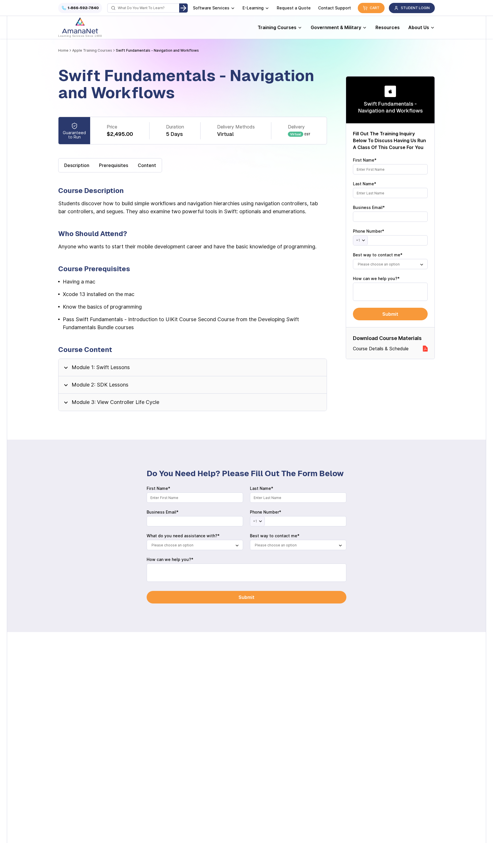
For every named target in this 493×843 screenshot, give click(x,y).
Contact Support (334, 7)
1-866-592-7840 (83, 7)
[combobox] (390, 264)
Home (63, 50)
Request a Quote (294, 7)
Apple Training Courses (92, 50)
